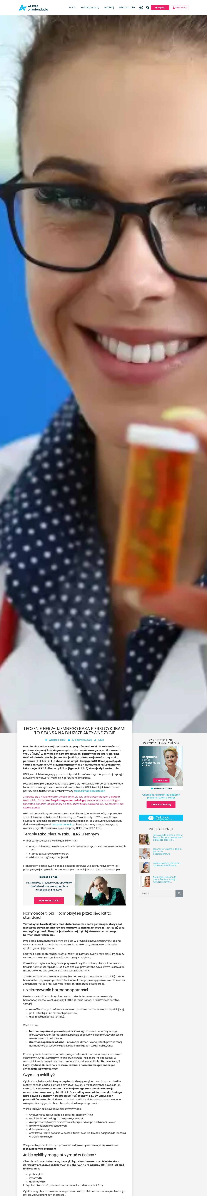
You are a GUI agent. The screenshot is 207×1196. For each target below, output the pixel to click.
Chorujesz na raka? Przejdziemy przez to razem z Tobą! (161, 796)
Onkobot (162, 817)
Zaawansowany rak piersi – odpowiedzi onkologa (167, 864)
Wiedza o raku (127, 7)
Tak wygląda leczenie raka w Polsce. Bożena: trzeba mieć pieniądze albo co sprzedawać (168, 838)
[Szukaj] (179, 893)
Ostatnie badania (62, 824)
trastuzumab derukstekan (89, 791)
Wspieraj (109, 7)
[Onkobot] (151, 818)
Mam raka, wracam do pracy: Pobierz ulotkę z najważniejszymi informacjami (165, 880)
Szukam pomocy (90, 7)
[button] (148, 8)
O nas (72, 7)
